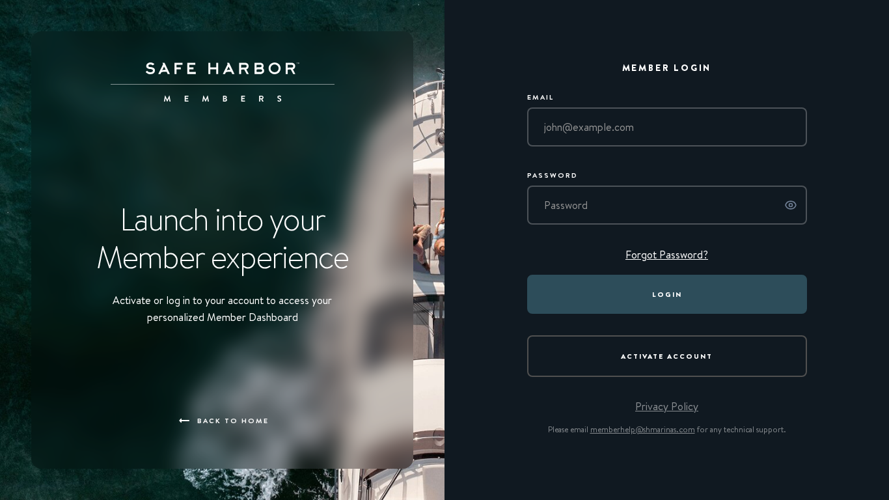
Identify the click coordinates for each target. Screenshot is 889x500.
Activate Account (667, 356)
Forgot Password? (666, 254)
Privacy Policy (666, 406)
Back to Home (233, 420)
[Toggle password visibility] (790, 207)
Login (667, 294)
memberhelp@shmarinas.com (642, 429)
